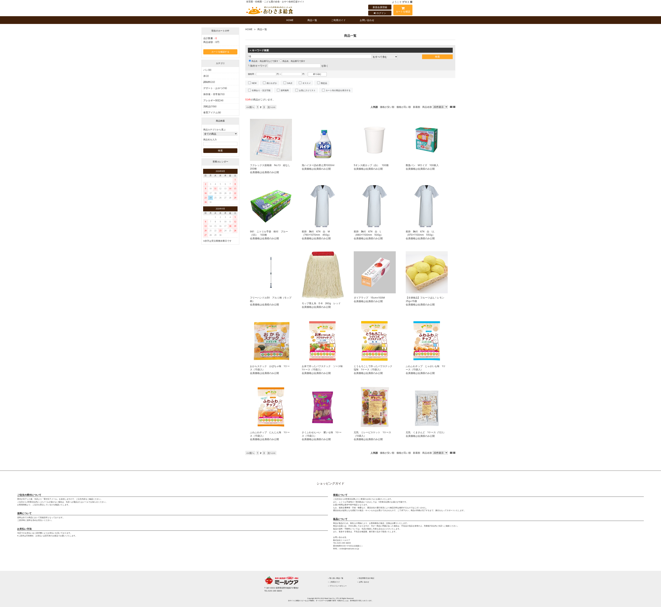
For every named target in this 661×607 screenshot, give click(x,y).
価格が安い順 (387, 106)
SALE (289, 83)
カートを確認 (403, 11)
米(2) (206, 75)
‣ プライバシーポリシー (337, 586)
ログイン (381, 13)
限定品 (324, 83)
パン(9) (207, 69)
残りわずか (272, 83)
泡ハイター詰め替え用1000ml (318, 165)
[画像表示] (451, 106)
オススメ (306, 83)
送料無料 (285, 90)
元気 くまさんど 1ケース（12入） (426, 432)
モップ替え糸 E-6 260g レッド (321, 303)
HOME (289, 20)
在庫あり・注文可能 (261, 90)
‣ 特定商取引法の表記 (365, 578)
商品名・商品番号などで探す (264, 61)
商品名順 (427, 106)
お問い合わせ (367, 20)
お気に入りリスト (307, 90)
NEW (254, 83)
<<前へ (250, 107)
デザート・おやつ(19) (215, 88)
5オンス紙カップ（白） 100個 (371, 165)
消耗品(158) (210, 106)
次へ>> (271, 107)
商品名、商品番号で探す (293, 61)
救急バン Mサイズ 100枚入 (422, 165)
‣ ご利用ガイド (334, 582)
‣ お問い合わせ (363, 582)
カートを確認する (220, 51)
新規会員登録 (380, 7)
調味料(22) (209, 81)
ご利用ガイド (338, 20)
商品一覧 (312, 20)
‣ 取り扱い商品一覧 (335, 578)
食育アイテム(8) (212, 112)
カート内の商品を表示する (338, 90)
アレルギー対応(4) (213, 100)
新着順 (416, 106)
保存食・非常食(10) (214, 94)
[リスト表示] (454, 106)
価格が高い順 (403, 106)
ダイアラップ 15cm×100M (369, 297)
